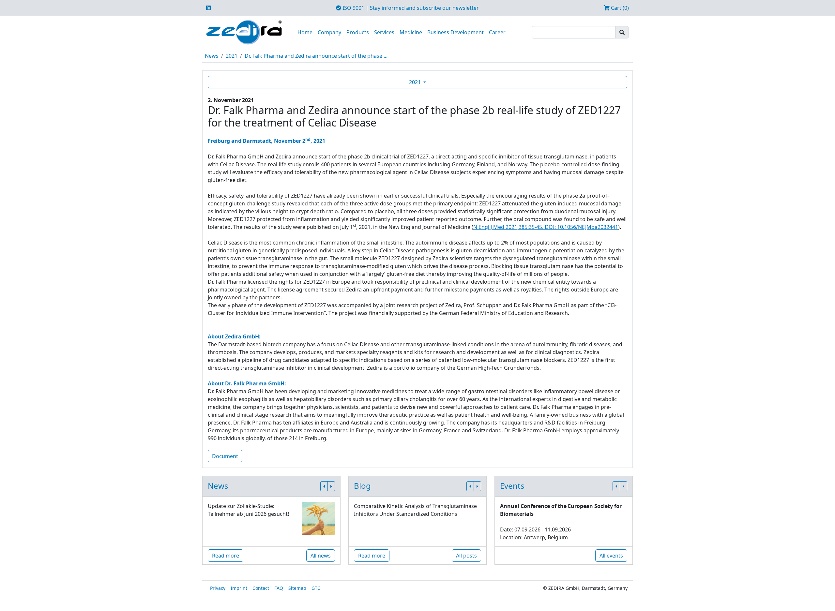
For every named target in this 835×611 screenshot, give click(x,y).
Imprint (239, 588)
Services (384, 32)
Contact (260, 588)
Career (497, 32)
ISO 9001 (352, 7)
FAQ (278, 588)
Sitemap (297, 588)
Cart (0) (619, 7)
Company (329, 32)
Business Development (455, 32)
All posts (466, 555)
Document (225, 456)
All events (611, 555)
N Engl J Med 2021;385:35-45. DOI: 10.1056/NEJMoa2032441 (545, 227)
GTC (315, 588)
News (212, 55)
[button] (324, 486)
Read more (225, 555)
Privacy (217, 588)
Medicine (411, 32)
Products (357, 32)
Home (304, 32)
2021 (231, 55)
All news (321, 555)
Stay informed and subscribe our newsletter (424, 7)
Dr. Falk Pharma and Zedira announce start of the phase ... (316, 55)
